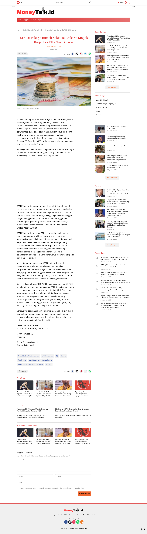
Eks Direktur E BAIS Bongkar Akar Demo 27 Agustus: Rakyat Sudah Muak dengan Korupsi (43, 394)
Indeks (122, 2)
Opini (40, 20)
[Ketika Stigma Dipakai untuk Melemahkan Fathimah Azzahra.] (100, 139)
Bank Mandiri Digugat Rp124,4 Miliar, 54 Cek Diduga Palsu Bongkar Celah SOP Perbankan (118, 234)
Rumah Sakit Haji (34, 360)
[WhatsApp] (78, 522)
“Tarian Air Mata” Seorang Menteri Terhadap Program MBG (117, 166)
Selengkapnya (111, 87)
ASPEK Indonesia (47, 356)
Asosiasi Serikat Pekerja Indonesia (28, 356)
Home (19, 30)
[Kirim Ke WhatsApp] (89, 53)
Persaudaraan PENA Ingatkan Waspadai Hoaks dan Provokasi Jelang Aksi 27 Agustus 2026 (25, 394)
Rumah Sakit (22, 360)
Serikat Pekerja (47, 360)
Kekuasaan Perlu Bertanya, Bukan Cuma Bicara (117, 147)
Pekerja (63, 356)
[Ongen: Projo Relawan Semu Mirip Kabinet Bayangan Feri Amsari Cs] (83, 385)
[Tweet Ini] (76, 53)
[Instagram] (74, 522)
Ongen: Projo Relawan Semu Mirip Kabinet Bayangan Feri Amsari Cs (82, 394)
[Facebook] (66, 522)
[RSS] (82, 522)
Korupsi (33, 20)
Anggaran (26, 20)
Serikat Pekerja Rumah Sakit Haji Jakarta (30, 364)
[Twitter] (70, 522)
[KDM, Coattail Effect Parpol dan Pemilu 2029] (100, 129)
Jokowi (98, 111)
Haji (57, 356)
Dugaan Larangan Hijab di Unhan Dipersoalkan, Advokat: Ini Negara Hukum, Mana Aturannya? (115, 296)
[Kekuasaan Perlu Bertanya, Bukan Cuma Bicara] (100, 149)
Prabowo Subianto (101, 107)
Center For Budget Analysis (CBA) (106, 103)
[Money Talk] (35, 11)
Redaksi (94, 515)
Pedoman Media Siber (84, 515)
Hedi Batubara (51, 46)
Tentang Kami (54, 515)
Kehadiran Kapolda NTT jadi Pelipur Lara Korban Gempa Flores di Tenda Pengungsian (114, 289)
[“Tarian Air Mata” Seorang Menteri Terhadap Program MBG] (100, 169)
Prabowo (98, 115)
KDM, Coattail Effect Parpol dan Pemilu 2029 (117, 127)
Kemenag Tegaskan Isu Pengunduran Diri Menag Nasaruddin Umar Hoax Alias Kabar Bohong (63, 394)
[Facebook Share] (72, 53)
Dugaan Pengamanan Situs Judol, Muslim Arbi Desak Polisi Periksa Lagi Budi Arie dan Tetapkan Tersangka (117, 224)
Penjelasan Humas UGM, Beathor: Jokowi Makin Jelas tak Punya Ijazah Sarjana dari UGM (115, 281)
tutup (13, 6)
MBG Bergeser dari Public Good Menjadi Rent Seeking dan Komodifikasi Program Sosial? (117, 157)
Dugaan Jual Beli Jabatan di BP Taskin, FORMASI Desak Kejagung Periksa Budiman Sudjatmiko (118, 77)
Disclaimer (72, 515)
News (19, 20)
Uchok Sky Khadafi (102, 100)
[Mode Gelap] (128, 2)
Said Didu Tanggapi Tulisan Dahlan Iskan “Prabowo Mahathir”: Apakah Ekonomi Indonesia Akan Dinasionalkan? (113, 305)
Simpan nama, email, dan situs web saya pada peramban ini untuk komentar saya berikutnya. (52, 488)
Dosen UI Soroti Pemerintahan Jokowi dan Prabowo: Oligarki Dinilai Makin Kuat (114, 273)
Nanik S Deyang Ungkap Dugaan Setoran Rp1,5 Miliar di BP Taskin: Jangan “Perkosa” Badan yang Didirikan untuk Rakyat (117, 212)
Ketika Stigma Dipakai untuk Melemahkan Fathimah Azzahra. (117, 137)
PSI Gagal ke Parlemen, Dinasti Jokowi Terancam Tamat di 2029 (113, 266)
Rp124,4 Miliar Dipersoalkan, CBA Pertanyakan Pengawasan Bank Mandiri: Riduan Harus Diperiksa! (117, 67)
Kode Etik (64, 515)
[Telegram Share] (85, 53)
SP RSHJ (48, 364)
